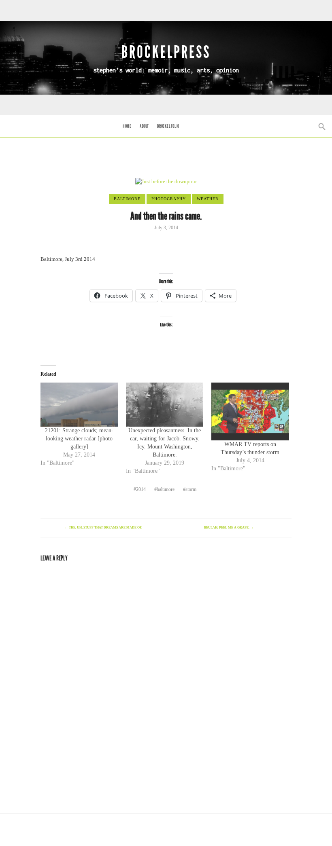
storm (190, 489)
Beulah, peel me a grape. (228, 527)
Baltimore (127, 199)
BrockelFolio (168, 126)
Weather (208, 199)
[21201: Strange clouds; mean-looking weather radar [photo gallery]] (79, 405)
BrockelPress (166, 52)
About (144, 126)
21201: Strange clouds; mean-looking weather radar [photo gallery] (79, 438)
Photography (168, 199)
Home (127, 126)
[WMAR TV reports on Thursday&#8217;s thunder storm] (250, 411)
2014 (141, 489)
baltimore (166, 489)
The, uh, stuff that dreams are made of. (103, 527)
